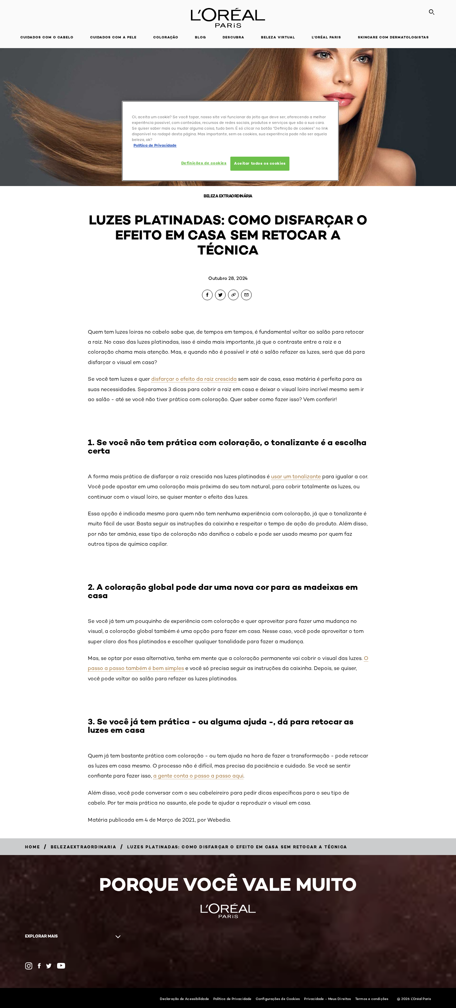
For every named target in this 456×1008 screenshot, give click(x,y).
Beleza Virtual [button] (278, 37)
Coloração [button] (165, 37)
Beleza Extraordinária (228, 195)
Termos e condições (371, 999)
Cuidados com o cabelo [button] (46, 37)
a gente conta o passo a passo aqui (198, 776)
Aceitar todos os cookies (260, 163)
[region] (230, 141)
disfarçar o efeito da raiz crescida (194, 379)
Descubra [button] (233, 37)
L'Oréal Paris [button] (326, 37)
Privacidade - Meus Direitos (327, 999)
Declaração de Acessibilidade (184, 999)
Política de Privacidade (232, 999)
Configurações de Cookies (278, 999)
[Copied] (233, 295)
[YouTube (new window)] (61, 966)
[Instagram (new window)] (28, 966)
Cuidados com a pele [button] (113, 37)
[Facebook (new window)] (39, 966)
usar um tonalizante (296, 476)
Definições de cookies (204, 163)
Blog (200, 37)
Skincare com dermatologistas (393, 37)
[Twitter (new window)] (49, 966)
